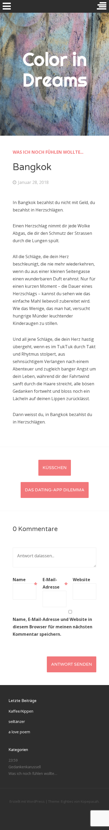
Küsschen (55, 467)
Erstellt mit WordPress (27, 801)
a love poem (19, 731)
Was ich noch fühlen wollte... (48, 152)
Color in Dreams (54, 69)
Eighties (67, 801)
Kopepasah (90, 801)
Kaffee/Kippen (20, 711)
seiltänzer (16, 721)
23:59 (13, 760)
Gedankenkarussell (24, 766)
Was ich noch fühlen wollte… (32, 773)
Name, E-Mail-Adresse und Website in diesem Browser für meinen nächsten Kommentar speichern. (52, 626)
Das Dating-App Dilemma (54, 490)
